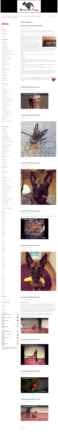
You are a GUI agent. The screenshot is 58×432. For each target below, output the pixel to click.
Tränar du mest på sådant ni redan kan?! (6, 112)
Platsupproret (3, 41)
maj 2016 (3, 287)
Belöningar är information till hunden (6, 93)
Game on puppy (9, 348)
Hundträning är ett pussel (5, 203)
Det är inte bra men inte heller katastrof (31, 25)
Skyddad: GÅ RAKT (4, 55)
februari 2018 (3, 259)
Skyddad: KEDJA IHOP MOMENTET (6, 59)
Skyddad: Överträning (4, 65)
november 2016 (4, 280)
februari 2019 (3, 243)
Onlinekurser (3, 307)
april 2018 (3, 256)
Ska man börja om (4, 182)
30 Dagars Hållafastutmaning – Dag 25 (30, 297)
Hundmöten (3, 67)
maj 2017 (3, 272)
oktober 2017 (3, 266)
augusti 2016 (3, 284)
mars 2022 (3, 215)
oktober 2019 (3, 233)
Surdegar (3, 86)
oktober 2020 (3, 227)
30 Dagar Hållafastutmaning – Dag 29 (30, 115)
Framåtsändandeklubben (12, 17)
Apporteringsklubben (30, 16)
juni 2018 (3, 253)
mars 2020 (3, 230)
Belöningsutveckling (4, 73)
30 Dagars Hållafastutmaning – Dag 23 (30, 371)
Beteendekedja (4, 70)
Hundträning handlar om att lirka (6, 156)
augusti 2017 (3, 269)
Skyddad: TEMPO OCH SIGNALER (6, 52)
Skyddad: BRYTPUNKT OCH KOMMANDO (7, 57)
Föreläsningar (8, 16)
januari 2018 (3, 261)
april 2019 (3, 240)
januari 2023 (3, 214)
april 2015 (3, 290)
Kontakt (21, 16)
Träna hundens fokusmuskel (5, 117)
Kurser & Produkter (15, 16)
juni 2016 (3, 285)
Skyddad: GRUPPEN (4, 62)
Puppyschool (4, 17)
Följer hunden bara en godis (5, 190)
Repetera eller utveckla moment (6, 78)
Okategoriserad (4, 305)
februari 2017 (3, 277)
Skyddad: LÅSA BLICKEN (5, 47)
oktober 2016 (3, 282)
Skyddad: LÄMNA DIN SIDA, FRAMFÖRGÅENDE (7, 54)
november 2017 (4, 264)
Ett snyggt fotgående (4, 91)
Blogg (24, 16)
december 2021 (4, 220)
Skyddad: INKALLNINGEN (5, 60)
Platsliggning (3, 88)
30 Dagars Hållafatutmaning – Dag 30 (30, 87)
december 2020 (4, 223)
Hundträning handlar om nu (5, 85)
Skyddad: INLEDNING (4, 42)
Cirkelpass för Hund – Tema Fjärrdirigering (7, 208)
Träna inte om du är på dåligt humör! (6, 101)
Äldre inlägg (23, 427)
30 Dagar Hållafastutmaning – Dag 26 (30, 245)
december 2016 (4, 279)
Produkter (3, 308)
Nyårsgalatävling (4, 119)
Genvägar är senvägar (4, 72)
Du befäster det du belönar (5, 83)
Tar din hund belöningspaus (5, 177)
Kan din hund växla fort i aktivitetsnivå (6, 104)
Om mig (3, 16)
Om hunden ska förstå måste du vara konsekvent (8, 99)
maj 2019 (3, 238)
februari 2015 (3, 293)
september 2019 (4, 235)
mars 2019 (3, 241)
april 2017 (3, 274)
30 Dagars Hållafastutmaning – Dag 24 (30, 339)
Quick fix (3, 164)
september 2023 (4, 212)
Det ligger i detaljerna (4, 75)
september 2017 (4, 267)
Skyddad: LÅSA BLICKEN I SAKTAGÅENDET (7, 138)
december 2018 (4, 246)
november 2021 (4, 222)
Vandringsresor (3, 310)
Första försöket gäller (4, 80)
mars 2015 (3, 292)
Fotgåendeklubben (38, 16)
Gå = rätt (3, 169)
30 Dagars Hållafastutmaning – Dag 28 (30, 163)
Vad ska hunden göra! (4, 106)
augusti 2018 (3, 251)
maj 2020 (3, 228)
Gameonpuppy (30, 89)
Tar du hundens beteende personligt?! (6, 111)
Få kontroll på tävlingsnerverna (5, 98)
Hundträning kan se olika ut (5, 114)
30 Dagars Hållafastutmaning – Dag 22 (30, 399)
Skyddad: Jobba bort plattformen (6, 151)
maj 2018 (3, 254)
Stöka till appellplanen (4, 96)
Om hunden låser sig (4, 195)
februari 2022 (3, 217)
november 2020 (4, 225)
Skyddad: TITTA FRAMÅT (5, 133)
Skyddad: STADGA (4, 44)
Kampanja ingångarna (4, 109)
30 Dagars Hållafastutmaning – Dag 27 (30, 211)
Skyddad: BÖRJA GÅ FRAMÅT (5, 49)
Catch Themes (3, 349)
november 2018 (4, 248)
